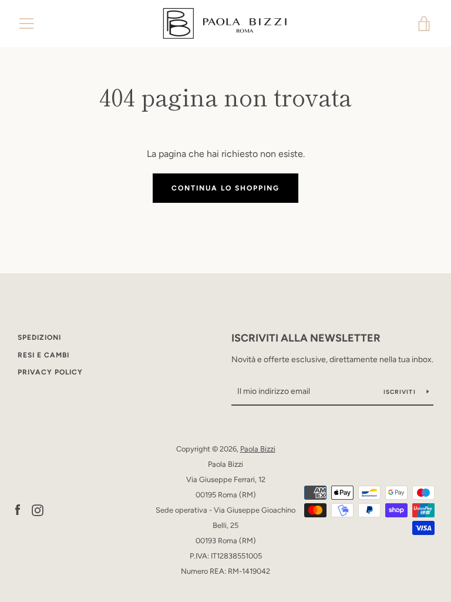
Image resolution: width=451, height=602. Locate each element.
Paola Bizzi (257, 448)
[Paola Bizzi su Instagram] (37, 509)
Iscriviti (400, 392)
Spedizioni (39, 337)
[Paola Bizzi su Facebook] (17, 509)
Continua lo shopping (225, 188)
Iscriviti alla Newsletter (306, 338)
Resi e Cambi (43, 355)
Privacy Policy (50, 372)
